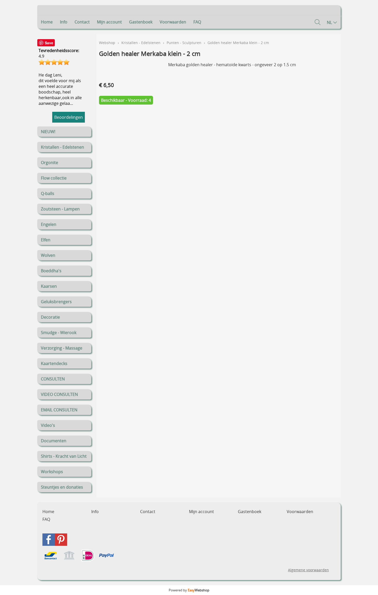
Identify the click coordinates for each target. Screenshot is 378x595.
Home (47, 22)
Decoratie (50, 317)
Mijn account (109, 22)
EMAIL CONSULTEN (59, 410)
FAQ (197, 22)
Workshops (52, 471)
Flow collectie (54, 178)
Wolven (48, 255)
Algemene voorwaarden (308, 569)
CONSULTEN (53, 379)
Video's (48, 425)
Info (63, 22)
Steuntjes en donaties (62, 487)
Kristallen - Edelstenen (62, 147)
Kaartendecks (54, 363)
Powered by (189, 590)
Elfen (45, 240)
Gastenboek (140, 22)
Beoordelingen (68, 117)
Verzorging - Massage (61, 348)
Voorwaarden (173, 22)
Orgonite (49, 162)
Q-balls (47, 193)
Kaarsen (49, 286)
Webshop (107, 42)
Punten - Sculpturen (184, 42)
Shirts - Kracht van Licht (64, 456)
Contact (82, 22)
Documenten (53, 441)
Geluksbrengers (56, 301)
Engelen (48, 224)
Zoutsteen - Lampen (60, 209)
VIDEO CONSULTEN (59, 394)
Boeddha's (51, 271)
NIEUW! (48, 131)
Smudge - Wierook (58, 332)
